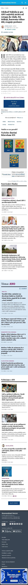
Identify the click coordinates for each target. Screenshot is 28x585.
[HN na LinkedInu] (17, 524)
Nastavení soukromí (6, 555)
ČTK (24, 49)
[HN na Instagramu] (15, 524)
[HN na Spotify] (19, 524)
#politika (19, 121)
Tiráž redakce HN (6, 539)
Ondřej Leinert (8, 26)
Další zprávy (14, 503)
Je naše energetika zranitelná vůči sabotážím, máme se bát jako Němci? (14, 450)
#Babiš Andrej (11, 121)
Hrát (8, 150)
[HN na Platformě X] (10, 524)
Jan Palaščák (9, 445)
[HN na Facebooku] (12, 524)
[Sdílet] (23, 8)
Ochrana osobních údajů (7, 550)
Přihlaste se (20, 117)
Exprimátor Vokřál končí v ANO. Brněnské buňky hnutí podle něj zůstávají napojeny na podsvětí (13, 228)
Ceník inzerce (5, 546)
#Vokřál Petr (11, 124)
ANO (12, 284)
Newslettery (4, 566)
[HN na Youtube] (21, 524)
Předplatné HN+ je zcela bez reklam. (19, 181)
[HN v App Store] (17, 531)
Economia (4, 542)
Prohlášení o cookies (6, 553)
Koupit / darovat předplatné (8, 561)
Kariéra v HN (5, 544)
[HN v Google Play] (7, 531)
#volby (4, 124)
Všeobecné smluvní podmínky (8, 557)
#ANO (4, 121)
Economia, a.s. (11, 515)
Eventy (3, 564)
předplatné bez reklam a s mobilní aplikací (11, 111)
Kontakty (4, 537)
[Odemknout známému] (26, 8)
